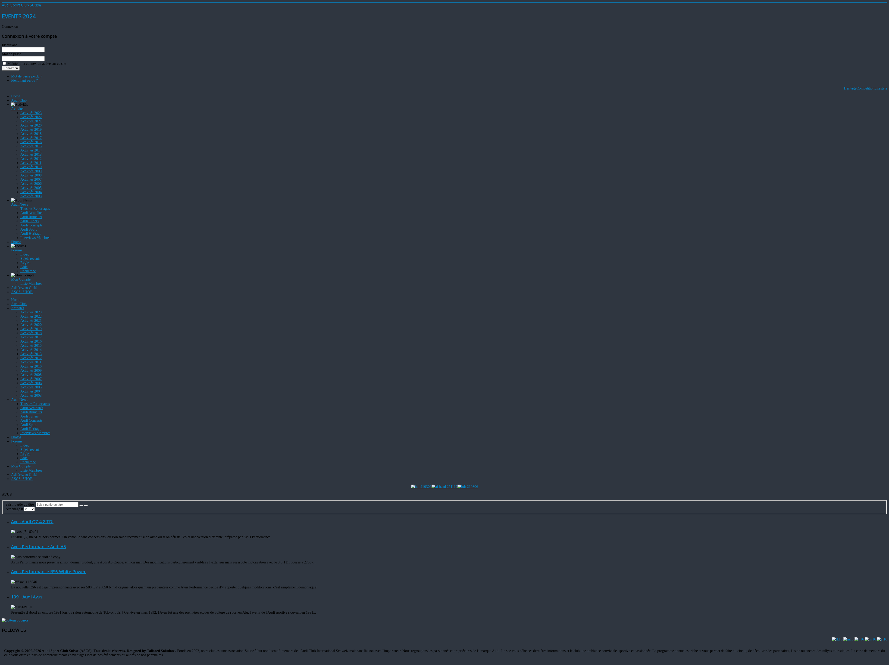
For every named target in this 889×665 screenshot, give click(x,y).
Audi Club (19, 100)
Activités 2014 (31, 150)
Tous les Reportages (35, 208)
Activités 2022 (31, 117)
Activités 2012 (31, 159)
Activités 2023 (31, 113)
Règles (25, 263)
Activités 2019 (31, 129)
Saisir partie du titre (21, 504)
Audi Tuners (29, 221)
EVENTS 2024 (19, 16)
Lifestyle (880, 88)
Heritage (850, 88)
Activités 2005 (31, 188)
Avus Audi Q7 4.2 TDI (32, 521)
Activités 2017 (31, 138)
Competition (865, 88)
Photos (16, 242)
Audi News (19, 204)
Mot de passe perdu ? (26, 76)
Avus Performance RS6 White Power (48, 571)
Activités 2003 (31, 196)
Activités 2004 (31, 192)
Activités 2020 (31, 125)
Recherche (28, 271)
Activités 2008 (31, 175)
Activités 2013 (31, 154)
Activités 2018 (31, 134)
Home (15, 96)
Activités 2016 (31, 142)
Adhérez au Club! (24, 288)
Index (24, 254)
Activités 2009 (31, 171)
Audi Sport (28, 229)
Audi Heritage (30, 233)
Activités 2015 (31, 146)
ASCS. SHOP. (22, 292)
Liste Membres (31, 283)
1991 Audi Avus (26, 597)
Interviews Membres (35, 238)
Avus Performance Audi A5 (38, 546)
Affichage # (15, 509)
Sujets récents (30, 258)
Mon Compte (21, 279)
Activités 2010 (31, 167)
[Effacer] (86, 505)
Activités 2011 (30, 163)
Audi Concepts (31, 225)
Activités (17, 109)
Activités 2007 (31, 179)
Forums (16, 250)
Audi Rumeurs (31, 217)
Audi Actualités (31, 213)
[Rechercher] (81, 505)
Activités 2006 (31, 184)
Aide (24, 267)
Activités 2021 (31, 121)
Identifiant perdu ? (24, 80)
